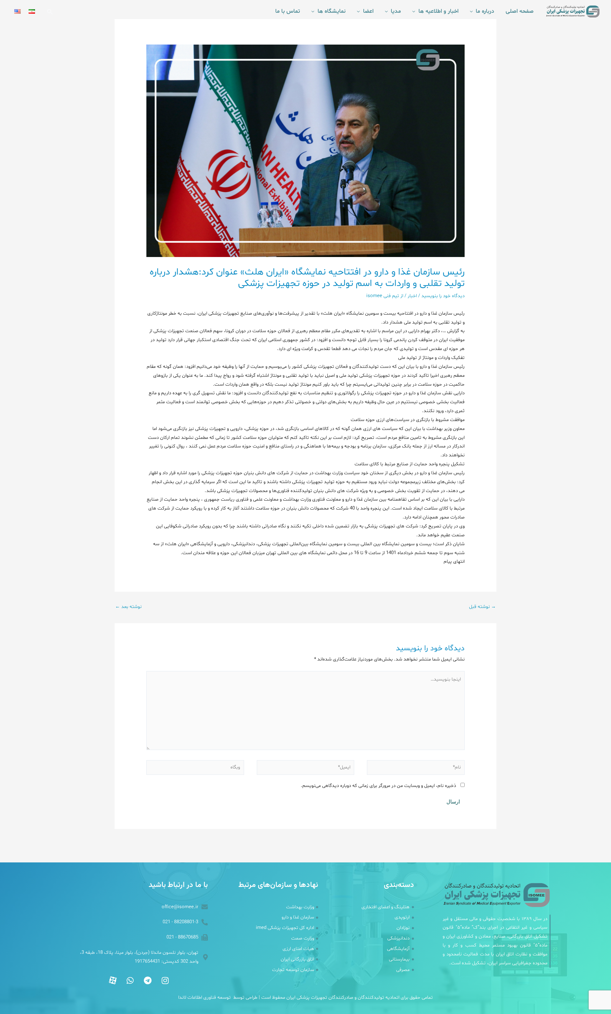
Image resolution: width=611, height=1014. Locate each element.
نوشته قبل (482, 606)
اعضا (368, 11)
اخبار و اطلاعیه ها (438, 11)
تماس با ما (287, 11)
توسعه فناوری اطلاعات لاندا (204, 997)
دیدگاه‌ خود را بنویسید (443, 296)
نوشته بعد (128, 606)
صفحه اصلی (520, 11)
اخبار (412, 296)
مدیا (396, 11)
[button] (49, 11)
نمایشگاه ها (332, 11)
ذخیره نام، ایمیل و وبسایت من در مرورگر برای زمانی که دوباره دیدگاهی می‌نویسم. (378, 785)
